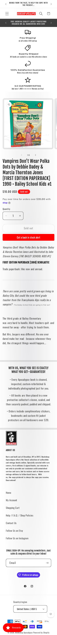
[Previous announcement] (6, 4)
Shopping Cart (12, 508)
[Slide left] (21, 155)
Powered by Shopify (41, 632)
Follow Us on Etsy (14, 530)
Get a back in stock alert (28, 237)
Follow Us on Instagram (17, 538)
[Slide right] (35, 155)
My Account (11, 500)
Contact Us (11, 523)
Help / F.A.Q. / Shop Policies (19, 515)
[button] (7, 13)
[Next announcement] (51, 4)
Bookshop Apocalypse (24, 632)
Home (8, 492)
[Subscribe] (47, 563)
